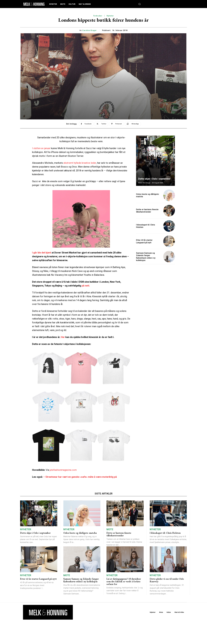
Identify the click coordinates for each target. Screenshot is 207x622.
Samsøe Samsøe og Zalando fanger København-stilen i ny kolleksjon (145, 256)
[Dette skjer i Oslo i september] (155, 161)
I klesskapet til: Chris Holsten (165, 532)
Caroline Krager (89, 30)
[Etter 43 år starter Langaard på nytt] (169, 241)
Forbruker (97, 16)
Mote (109, 529)
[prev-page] (166, 140)
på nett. (86, 285)
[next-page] (170, 140)
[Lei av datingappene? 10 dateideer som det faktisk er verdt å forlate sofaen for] (125, 559)
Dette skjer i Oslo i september (154, 178)
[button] (139, 4)
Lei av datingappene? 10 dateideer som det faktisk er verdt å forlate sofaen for (123, 581)
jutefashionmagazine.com (63, 469)
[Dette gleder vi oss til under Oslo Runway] (168, 559)
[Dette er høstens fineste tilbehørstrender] (169, 210)
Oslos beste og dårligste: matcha (147, 195)
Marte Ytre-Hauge (144, 183)
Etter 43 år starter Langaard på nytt (144, 241)
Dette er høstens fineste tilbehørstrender (147, 210)
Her (63, 337)
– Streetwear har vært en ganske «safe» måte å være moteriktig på (80, 476)
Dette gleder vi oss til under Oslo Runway (167, 580)
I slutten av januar (41, 148)
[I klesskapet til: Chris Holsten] (169, 226)
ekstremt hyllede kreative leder (79, 162)
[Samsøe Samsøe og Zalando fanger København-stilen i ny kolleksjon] (169, 256)
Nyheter (110, 16)
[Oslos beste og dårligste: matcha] (169, 195)
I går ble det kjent (41, 252)
